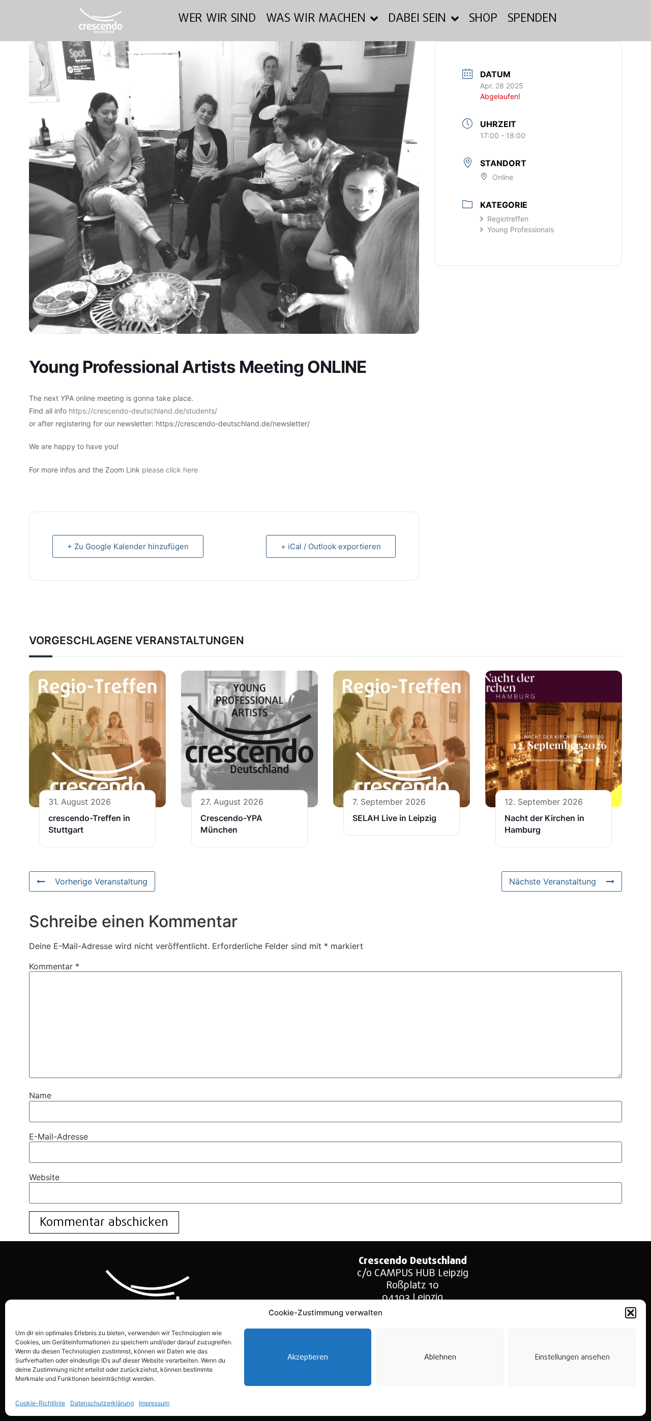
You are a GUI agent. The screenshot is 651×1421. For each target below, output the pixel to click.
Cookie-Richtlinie (40, 1403)
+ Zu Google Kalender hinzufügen (128, 546)
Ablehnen (440, 1357)
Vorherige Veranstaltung (101, 881)
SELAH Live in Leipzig (394, 818)
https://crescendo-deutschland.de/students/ (143, 410)
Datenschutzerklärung (102, 1403)
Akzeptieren (307, 1357)
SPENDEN (532, 18)
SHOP (483, 18)
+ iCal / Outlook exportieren (331, 546)
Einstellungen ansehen (572, 1357)
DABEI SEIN (417, 18)
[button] (631, 1313)
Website (44, 1177)
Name (40, 1095)
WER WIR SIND (216, 18)
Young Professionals (520, 229)
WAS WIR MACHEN (316, 18)
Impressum (154, 1403)
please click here (170, 469)
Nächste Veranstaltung (552, 881)
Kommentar (54, 966)
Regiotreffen (507, 218)
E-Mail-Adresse (58, 1136)
